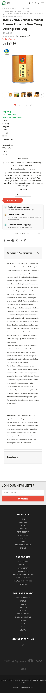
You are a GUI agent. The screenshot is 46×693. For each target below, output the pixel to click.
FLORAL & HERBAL (23, 571)
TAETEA (23, 604)
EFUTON (23, 611)
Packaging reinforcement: (23, 169)
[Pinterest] (25, 240)
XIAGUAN (23, 601)
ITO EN (23, 623)
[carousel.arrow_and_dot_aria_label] (19, 105)
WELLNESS (23, 584)
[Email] (8, 240)
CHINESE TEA (23, 565)
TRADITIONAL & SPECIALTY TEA (23, 574)
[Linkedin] (21, 240)
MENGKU (23, 627)
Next (41, 95)
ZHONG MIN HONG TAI (23, 617)
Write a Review (8, 39)
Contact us (23, 535)
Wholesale (23, 522)
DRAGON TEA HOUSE (23, 598)
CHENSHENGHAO (23, 614)
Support (23, 542)
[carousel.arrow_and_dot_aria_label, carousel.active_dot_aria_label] (15, 105)
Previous (4, 95)
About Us (23, 529)
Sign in (18, 545)
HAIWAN (23, 620)
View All (23, 630)
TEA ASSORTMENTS (23, 578)
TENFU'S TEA (23, 607)
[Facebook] (4, 240)
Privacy (23, 538)
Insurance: (23, 159)
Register (27, 545)
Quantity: (23, 189)
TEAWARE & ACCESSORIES (23, 581)
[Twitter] (17, 240)
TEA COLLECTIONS (23, 562)
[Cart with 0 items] (38, 3)
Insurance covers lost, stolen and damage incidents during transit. (25, 163)
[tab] (23, 457)
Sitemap (23, 548)
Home (23, 519)
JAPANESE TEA (23, 568)
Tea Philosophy (23, 532)
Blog (23, 525)
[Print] (12, 240)
